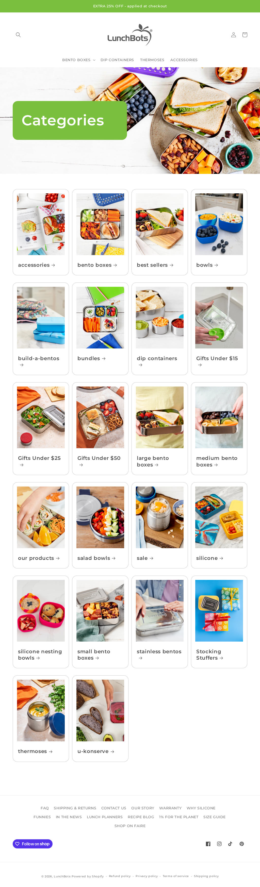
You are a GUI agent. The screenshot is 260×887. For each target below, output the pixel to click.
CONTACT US (113, 808)
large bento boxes (153, 461)
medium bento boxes (217, 461)
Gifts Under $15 (217, 358)
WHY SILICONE (201, 808)
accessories (34, 265)
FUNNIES (42, 817)
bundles (88, 358)
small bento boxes (93, 654)
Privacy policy (147, 876)
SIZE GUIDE (214, 817)
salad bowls (93, 558)
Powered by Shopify (88, 876)
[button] (18, 34)
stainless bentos (159, 651)
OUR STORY (142, 808)
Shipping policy (206, 876)
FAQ (45, 808)
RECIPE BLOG (141, 817)
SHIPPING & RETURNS (75, 808)
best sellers (152, 265)
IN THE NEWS (69, 817)
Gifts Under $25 (39, 458)
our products (36, 558)
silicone (207, 558)
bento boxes (94, 265)
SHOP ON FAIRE (130, 826)
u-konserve (93, 751)
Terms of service (176, 876)
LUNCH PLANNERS (105, 817)
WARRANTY (170, 808)
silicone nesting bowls (40, 654)
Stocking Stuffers (208, 654)
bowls (204, 265)
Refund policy (120, 876)
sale (142, 558)
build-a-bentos (38, 358)
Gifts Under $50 (99, 458)
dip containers (157, 358)
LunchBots (62, 876)
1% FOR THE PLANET (178, 817)
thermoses (32, 751)
